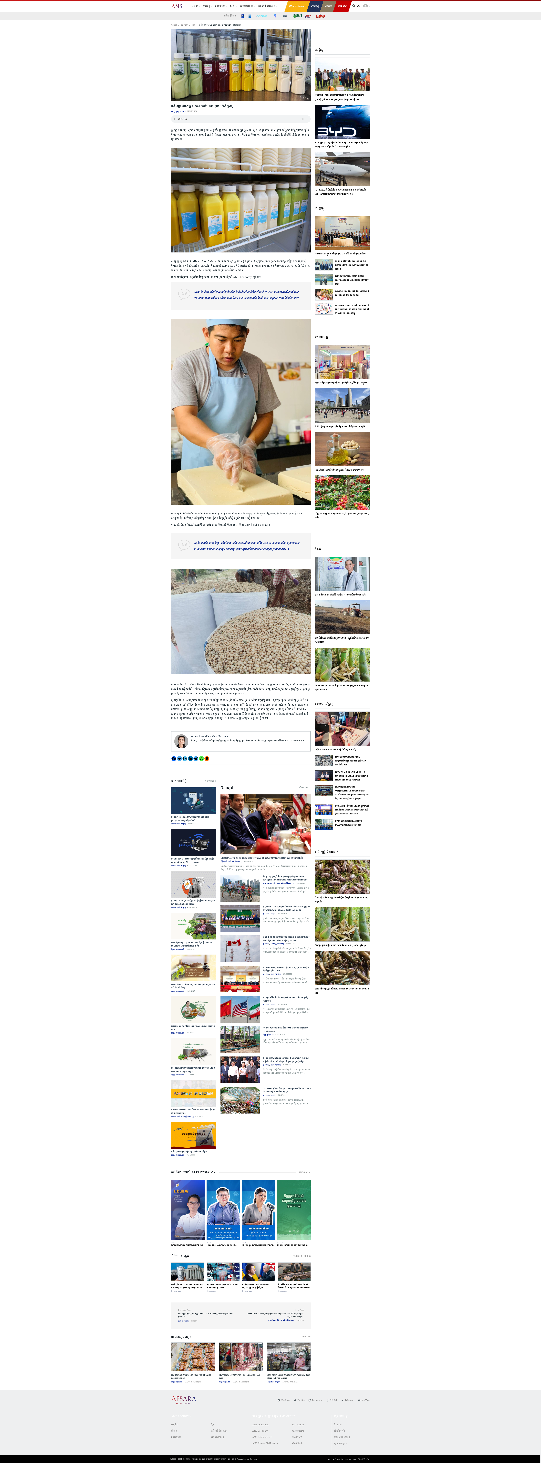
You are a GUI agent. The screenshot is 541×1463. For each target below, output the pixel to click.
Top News (267, 883)
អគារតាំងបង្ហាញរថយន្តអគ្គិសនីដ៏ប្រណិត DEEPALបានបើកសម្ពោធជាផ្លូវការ (348, 823)
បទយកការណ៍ (175, 823)
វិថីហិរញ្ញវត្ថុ (315, 6)
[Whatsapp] (201, 758)
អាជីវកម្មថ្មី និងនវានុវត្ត (266, 6)
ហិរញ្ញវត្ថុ (206, 6)
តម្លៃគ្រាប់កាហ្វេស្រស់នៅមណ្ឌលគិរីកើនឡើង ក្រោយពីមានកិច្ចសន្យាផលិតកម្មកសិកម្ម (342, 516)
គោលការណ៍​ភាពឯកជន (335, 1459)
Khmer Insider (297, 6)
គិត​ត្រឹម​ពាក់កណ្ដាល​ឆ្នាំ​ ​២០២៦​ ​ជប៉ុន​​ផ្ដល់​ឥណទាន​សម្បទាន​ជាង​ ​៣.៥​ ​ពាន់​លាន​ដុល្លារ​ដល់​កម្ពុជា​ (352, 280)
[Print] (206, 758)
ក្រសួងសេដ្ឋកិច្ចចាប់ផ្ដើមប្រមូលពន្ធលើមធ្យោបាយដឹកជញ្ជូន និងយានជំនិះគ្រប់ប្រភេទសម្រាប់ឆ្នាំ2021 (350, 761)
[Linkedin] (190, 758)
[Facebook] (173, 758)
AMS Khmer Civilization (265, 1443)
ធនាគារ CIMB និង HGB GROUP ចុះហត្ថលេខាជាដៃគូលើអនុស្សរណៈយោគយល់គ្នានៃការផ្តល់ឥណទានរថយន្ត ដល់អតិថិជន (351, 776)
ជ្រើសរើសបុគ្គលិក (341, 1443)
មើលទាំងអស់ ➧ (210, 781)
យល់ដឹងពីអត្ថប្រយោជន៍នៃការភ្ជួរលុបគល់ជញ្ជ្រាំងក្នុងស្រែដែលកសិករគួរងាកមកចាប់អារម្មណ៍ (342, 640)
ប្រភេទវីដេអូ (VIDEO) (302, 1256)
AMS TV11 (297, 1437)
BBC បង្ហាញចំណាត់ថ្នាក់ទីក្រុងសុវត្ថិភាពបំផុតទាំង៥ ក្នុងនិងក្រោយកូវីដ (340, 426)
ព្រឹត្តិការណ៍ (184, 25)
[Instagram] (184, 758)
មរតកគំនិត (328, 6)
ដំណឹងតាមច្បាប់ (350, 1459)
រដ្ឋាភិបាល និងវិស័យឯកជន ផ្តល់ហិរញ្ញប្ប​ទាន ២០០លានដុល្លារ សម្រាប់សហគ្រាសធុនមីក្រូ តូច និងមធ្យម (351, 265)
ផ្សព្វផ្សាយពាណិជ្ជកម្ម (342, 1437)
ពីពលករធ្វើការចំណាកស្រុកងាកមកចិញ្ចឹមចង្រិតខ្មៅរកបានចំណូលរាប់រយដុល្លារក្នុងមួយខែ (342, 900)
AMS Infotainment (262, 1437)
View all (306, 1337)
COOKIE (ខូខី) (363, 1459)
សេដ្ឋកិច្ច (195, 6)
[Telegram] (195, 758)
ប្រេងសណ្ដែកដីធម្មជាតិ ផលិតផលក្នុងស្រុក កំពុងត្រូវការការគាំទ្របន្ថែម (339, 470)
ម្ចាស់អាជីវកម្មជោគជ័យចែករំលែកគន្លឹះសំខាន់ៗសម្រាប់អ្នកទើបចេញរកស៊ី (340, 595)
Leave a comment (193, 1382)
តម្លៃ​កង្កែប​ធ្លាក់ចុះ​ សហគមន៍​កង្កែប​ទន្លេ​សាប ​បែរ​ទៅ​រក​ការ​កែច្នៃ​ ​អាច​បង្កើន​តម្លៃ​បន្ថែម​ (192, 1376)
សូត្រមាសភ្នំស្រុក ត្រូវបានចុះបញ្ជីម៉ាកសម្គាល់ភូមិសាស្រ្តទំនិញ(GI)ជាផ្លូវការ (341, 383)
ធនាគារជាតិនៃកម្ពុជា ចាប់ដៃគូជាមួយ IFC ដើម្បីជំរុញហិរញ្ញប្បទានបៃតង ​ (341, 254)
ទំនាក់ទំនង (338, 1425)
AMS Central (298, 1425)
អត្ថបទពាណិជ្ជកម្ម (246, 6)
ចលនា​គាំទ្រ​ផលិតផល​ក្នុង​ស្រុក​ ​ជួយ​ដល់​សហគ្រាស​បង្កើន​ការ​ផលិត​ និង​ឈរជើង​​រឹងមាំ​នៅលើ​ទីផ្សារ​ (288, 1376)
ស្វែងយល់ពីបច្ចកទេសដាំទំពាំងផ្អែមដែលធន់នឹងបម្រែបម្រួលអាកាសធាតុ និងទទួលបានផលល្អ (341, 687)
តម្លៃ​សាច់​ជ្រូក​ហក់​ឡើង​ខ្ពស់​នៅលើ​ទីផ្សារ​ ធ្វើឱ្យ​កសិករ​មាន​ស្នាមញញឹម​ (239, 1376)
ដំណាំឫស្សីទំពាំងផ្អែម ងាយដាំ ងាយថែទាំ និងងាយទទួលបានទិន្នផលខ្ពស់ (340, 945)
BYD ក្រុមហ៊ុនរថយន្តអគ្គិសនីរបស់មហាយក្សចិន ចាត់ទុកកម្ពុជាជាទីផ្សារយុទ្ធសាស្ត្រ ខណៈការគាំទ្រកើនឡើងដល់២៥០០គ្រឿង (341, 145)
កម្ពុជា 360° (342, 6)
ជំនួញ (232, 6)
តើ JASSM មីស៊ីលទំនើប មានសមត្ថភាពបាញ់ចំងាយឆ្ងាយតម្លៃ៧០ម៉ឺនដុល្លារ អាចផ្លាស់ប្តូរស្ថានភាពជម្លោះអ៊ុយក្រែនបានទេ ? (340, 192)
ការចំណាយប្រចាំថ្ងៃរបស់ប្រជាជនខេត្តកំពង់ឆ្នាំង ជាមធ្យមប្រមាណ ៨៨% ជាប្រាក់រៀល (352, 293)
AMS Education (260, 1425)
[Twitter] (179, 758)
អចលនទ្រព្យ (220, 6)
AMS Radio (297, 1443)
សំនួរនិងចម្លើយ (340, 1431)
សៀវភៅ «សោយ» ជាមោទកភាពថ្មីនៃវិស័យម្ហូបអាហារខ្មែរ (336, 749)
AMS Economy (260, 1431)
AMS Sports (298, 1431)
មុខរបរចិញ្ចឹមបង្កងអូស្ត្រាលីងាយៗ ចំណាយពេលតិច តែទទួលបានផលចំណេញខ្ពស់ (342, 991)
